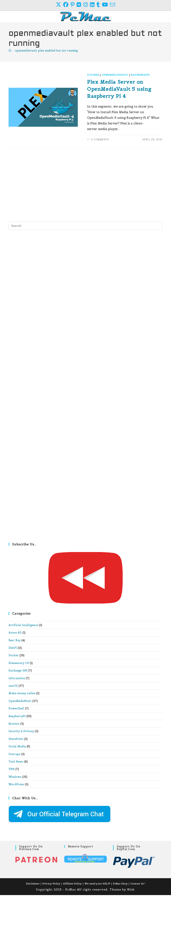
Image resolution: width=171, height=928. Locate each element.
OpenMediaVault (115, 74)
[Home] (10, 50)
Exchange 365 (18, 670)
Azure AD (15, 632)
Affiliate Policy (72, 883)
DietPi (13, 648)
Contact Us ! (137, 883)
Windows (15, 777)
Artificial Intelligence (23, 625)
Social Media (17, 746)
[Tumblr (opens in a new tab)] (99, 4)
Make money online (22, 693)
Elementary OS (19, 663)
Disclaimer (33, 883)
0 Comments (100, 139)
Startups (14, 754)
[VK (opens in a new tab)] (80, 4)
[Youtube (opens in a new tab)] (106, 4)
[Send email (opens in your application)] (112, 4)
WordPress (16, 784)
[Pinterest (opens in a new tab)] (73, 4)
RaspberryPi (140, 74)
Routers (14, 723)
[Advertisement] (85, 184)
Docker (93, 74)
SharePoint (16, 739)
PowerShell (16, 708)
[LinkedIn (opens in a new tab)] (93, 4)
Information (17, 678)
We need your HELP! (97, 883)
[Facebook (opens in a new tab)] (66, 4)
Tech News (16, 761)
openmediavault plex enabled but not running (46, 50)
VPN (12, 769)
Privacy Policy (51, 883)
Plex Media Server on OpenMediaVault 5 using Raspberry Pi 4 (119, 89)
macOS (13, 686)
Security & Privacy (21, 731)
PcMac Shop (120, 883)
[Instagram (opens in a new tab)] (86, 4)
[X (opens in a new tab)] (59, 4)
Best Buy (15, 640)
